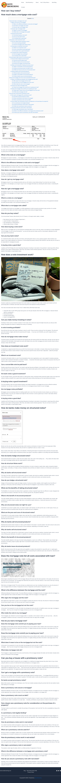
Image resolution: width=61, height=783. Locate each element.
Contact (23, 7)
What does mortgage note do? (19, 91)
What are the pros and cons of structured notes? (23, 69)
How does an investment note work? (19, 46)
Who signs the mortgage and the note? (21, 80)
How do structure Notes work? (19, 60)
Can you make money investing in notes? (20, 41)
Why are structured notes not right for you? (22, 68)
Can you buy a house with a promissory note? (19, 93)
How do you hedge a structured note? (21, 63)
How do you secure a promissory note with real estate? (25, 112)
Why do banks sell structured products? (20, 71)
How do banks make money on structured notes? (20, 57)
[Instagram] (60, 770)
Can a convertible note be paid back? (21, 49)
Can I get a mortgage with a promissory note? (21, 95)
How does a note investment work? (17, 39)
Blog (25, 770)
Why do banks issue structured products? (22, 76)
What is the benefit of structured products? (22, 66)
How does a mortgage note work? (20, 25)
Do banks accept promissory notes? (20, 96)
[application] (33, 2)
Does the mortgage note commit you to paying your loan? (25, 87)
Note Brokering (29, 2)
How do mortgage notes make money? (21, 44)
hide (32, 18)
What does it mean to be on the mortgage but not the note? (26, 90)
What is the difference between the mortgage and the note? (24, 79)
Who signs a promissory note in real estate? (22, 109)
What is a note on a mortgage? (19, 30)
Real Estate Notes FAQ (32, 770)
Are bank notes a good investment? (20, 50)
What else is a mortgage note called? (21, 31)
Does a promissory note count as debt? (21, 99)
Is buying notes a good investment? (19, 52)
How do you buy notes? (16, 33)
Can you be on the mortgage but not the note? (23, 82)
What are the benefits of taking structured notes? (22, 65)
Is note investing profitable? (19, 43)
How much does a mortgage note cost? (18, 21)
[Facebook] (56, 770)
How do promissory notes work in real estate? (23, 104)
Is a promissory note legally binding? (21, 103)
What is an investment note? (19, 47)
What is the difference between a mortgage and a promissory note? (27, 110)
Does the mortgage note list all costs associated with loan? (22, 77)
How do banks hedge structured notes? (20, 58)
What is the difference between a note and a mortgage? (25, 24)
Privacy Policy (31, 772)
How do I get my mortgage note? (20, 27)
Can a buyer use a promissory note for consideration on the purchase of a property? (29, 101)
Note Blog (54, 2)
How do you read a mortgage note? (19, 85)
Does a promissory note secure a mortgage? (22, 98)
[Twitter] (58, 770)
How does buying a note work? (19, 35)
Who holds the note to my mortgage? (21, 84)
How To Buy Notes (44, 2)
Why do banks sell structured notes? (21, 61)
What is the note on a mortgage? (18, 22)
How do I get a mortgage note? (18, 28)
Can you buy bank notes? (18, 36)
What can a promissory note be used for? (22, 106)
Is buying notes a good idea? (19, 38)
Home (22, 2)
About (37, 2)
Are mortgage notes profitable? (20, 54)
